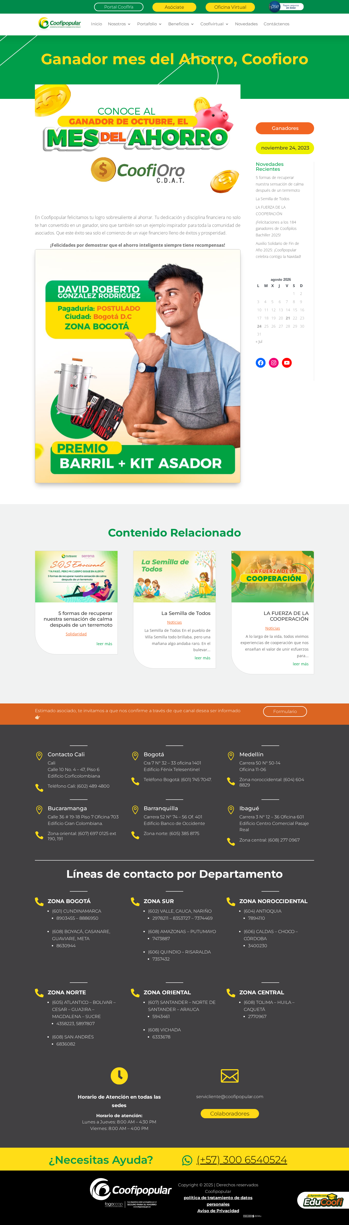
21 (288, 318)
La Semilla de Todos (273, 198)
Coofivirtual (212, 23)
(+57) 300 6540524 (242, 1159)
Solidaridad (76, 633)
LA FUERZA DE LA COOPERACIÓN (286, 616)
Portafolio (147, 23)
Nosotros (117, 23)
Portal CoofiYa (118, 7)
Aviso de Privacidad (218, 1210)
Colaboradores (229, 1113)
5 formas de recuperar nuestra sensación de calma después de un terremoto (279, 184)
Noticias (174, 622)
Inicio (96, 23)
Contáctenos (276, 23)
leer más (104, 643)
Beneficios (178, 23)
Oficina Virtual (230, 7)
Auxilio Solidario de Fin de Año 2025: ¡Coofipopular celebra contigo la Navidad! (278, 250)
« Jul (259, 341)
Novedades (246, 23)
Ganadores (285, 128)
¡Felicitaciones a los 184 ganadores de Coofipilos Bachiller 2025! (276, 229)
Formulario (285, 711)
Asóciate (174, 7)
